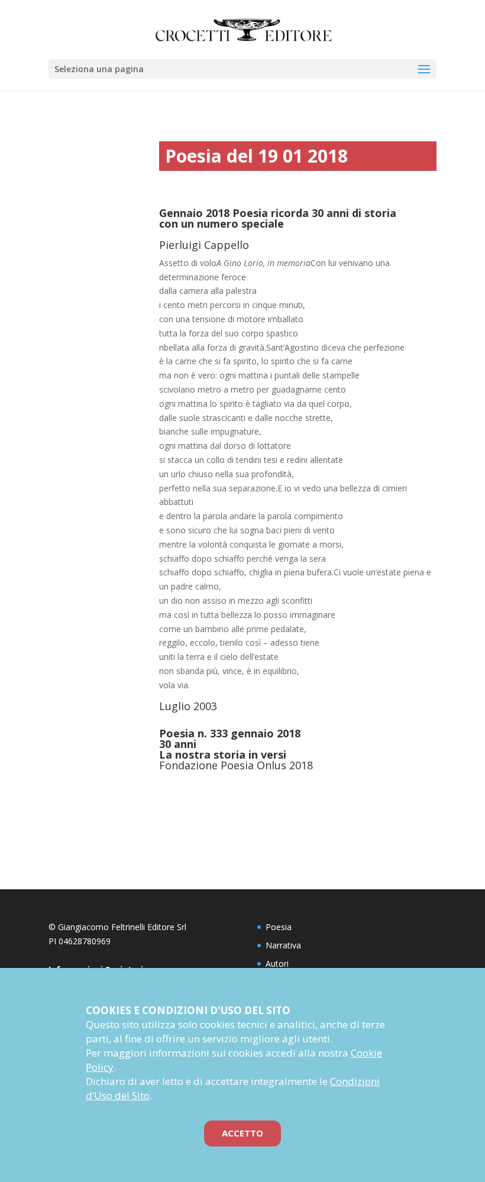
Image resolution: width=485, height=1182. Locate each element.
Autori (277, 963)
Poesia (279, 926)
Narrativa (283, 945)
